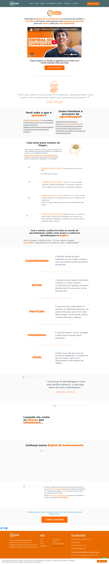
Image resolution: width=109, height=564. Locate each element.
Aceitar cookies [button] (102, 561)
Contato (75, 3)
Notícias (67, 3)
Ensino (42, 3)
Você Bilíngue (51, 3)
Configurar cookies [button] (58, 546)
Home (31, 3)
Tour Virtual (93, 3)
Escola (59, 3)
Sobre (37, 3)
